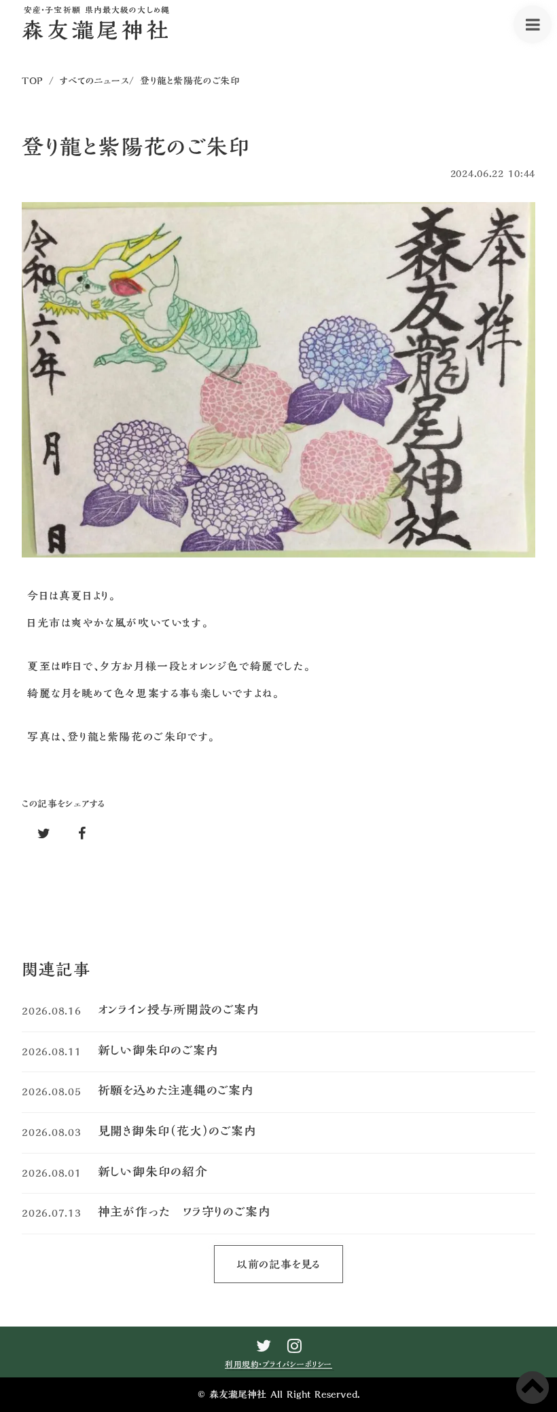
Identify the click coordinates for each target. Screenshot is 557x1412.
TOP (32, 80)
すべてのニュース (95, 80)
